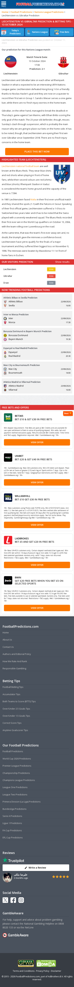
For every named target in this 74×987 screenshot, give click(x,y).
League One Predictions (15, 787)
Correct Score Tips (12, 722)
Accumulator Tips (11, 694)
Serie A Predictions (12, 816)
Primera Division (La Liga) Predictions (22, 801)
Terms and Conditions (23, 970)
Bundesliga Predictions (15, 808)
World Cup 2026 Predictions (17, 758)
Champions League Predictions (19, 780)
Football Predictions (21, 12)
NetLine (29, 927)
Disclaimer (56, 970)
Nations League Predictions (49, 12)
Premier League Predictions (17, 765)
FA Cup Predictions (12, 830)
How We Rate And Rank (15, 661)
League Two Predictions (15, 794)
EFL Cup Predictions (13, 837)
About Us (7, 639)
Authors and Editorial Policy (17, 654)
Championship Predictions (16, 773)
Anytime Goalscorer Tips (15, 730)
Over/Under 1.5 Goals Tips (16, 715)
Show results (62, 261)
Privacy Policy (42, 970)
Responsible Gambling (14, 668)
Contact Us (8, 646)
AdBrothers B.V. (56, 976)
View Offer (37, 442)
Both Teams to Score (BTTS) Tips (19, 701)
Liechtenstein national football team (20, 166)
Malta (33, 199)
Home (5, 12)
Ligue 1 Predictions (12, 823)
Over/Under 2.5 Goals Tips (16, 708)
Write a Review (37, 867)
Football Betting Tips (13, 687)
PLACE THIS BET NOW (37, 151)
